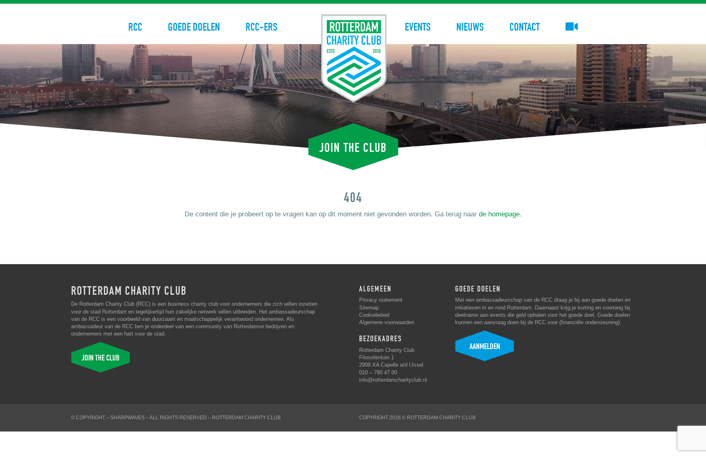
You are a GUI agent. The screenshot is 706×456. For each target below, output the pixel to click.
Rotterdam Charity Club (246, 417)
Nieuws (470, 27)
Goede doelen (194, 27)
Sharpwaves (127, 417)
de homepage (499, 214)
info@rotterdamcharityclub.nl (393, 380)
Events (418, 27)
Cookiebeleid (374, 315)
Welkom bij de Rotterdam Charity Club (354, 58)
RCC (135, 27)
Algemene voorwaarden (386, 322)
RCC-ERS (261, 27)
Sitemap (369, 308)
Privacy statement (380, 300)
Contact (524, 27)
